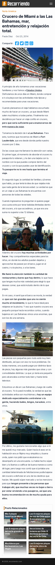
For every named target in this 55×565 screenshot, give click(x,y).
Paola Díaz (7, 36)
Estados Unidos (34, 90)
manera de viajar (15, 126)
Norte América (9, 11)
